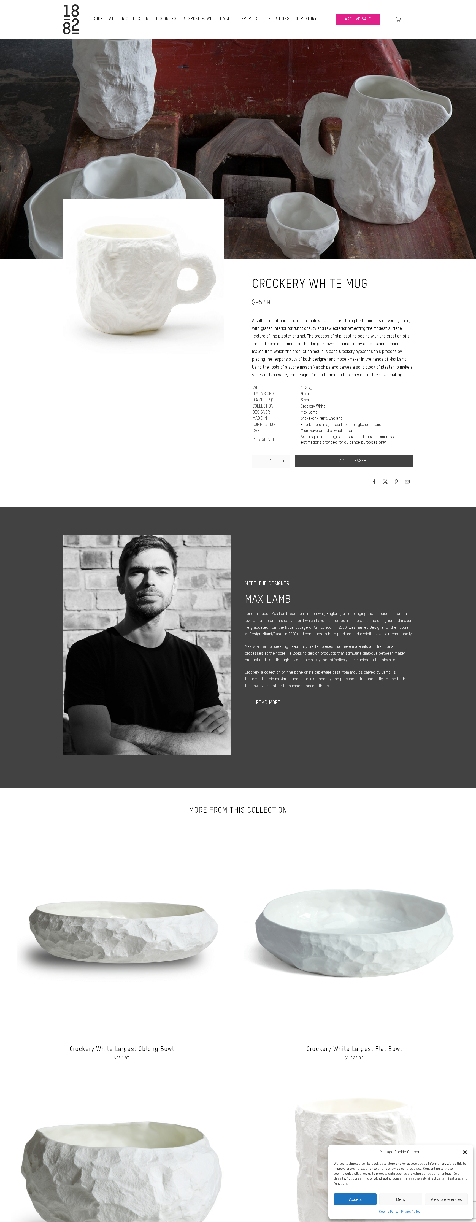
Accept (355, 1199)
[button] (465, 1152)
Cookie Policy (388, 1211)
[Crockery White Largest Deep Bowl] (121, 1078)
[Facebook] (374, 481)
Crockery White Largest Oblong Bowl (122, 1049)
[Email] (407, 481)
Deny (401, 1199)
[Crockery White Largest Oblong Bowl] (121, 823)
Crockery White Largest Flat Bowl (354, 1049)
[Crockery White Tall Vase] (354, 1078)
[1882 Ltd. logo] (71, 6)
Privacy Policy (410, 1211)
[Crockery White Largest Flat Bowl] (354, 823)
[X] (385, 481)
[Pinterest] (396, 481)
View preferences (446, 1199)
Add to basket (353, 461)
